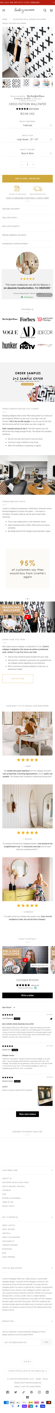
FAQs (4, 1194)
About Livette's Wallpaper (27, 1386)
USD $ (26, 1361)
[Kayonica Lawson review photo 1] (45, 1096)
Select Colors (27, 149)
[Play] (27, 60)
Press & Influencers (11, 1237)
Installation (17, 678)
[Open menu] (5, 10)
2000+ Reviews (8, 1229)
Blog (4, 1253)
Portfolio (6, 1233)
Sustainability (8, 1241)
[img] (7, 1015)
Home (4, 19)
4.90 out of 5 (35, 985)
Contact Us (7, 1178)
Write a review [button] (27, 995)
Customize (6, 1190)
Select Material (27, 121)
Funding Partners (10, 1245)
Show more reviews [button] (27, 1114)
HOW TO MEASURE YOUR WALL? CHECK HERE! (27, 198)
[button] (22, 109)
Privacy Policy (8, 1206)
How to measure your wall (13, 1186)
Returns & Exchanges (11, 1198)
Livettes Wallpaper (18, 1379)
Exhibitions (7, 1249)
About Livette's (8, 1225)
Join (46, 1342)
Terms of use (7, 1202)
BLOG (45, 1379)
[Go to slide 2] (27, 598)
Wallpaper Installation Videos (15, 1182)
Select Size (27, 135)
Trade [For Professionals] (27, 1383)
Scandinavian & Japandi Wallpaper (29, 19)
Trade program (8, 1257)
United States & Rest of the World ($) (26, 1371)
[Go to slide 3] (29, 598)
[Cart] (43, 10)
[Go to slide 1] (25, 598)
